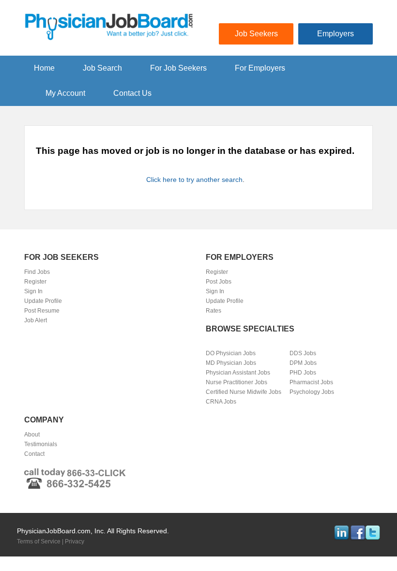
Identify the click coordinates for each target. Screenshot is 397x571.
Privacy (74, 541)
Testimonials (40, 444)
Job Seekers (256, 34)
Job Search (102, 68)
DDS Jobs (303, 353)
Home (44, 68)
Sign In (33, 291)
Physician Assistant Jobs (238, 372)
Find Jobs (37, 272)
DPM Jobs (303, 363)
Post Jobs (218, 281)
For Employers (260, 68)
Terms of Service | (41, 541)
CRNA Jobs (221, 401)
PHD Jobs (303, 372)
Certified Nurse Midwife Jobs (243, 392)
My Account (65, 93)
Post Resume (42, 310)
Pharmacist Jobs (311, 382)
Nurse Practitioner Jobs (236, 382)
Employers (335, 34)
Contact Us (132, 93)
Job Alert (35, 320)
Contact (34, 454)
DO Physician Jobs (231, 353)
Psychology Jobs (312, 392)
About (32, 434)
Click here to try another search (194, 179)
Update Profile (43, 301)
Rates (213, 310)
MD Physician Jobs (231, 363)
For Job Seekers (178, 68)
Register (35, 281)
